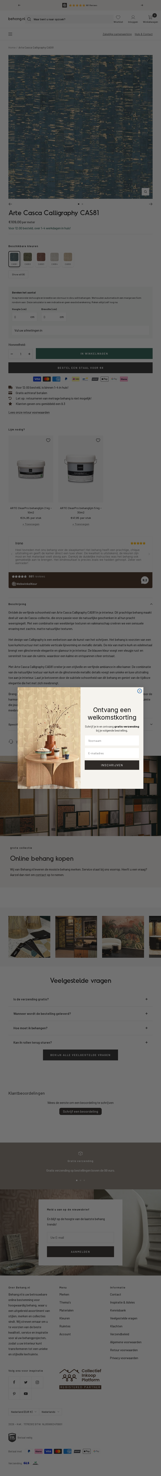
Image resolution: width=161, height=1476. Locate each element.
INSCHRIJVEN (112, 765)
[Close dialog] (140, 691)
